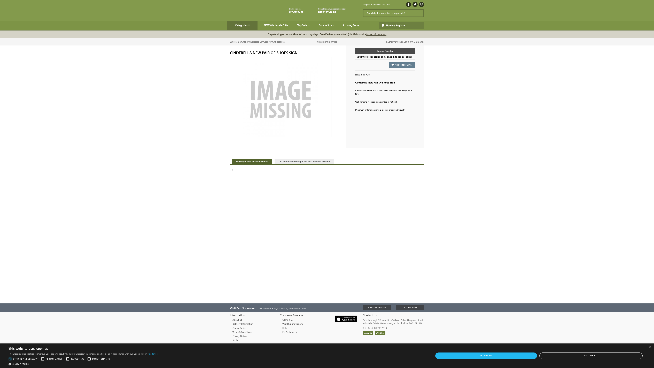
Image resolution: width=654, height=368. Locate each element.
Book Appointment (377, 307)
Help (284, 327)
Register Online (332, 10)
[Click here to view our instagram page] (421, 4)
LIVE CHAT (380, 333)
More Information (376, 34)
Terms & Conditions (242, 332)
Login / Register (385, 50)
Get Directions (410, 307)
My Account (296, 10)
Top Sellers (303, 25)
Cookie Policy (239, 327)
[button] (84, 363)
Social (235, 340)
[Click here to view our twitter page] (415, 4)
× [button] (650, 347)
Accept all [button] (486, 355)
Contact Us (287, 319)
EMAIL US (368, 333)
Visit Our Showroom (292, 323)
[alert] (327, 355)
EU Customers (289, 332)
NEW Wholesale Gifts (276, 25)
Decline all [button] (591, 355)
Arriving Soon (351, 25)
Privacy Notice (239, 336)
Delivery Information (242, 323)
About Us (237, 319)
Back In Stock (326, 25)
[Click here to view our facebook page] (408, 4)
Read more (153, 353)
